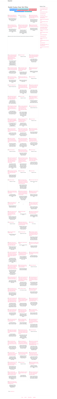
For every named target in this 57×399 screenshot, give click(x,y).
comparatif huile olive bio (13, 10)
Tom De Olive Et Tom (43, 13)
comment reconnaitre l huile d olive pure (22, 10)
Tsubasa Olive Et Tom (43, 36)
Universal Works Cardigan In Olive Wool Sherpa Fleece (44, 28)
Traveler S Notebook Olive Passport (43, 38)
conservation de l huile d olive (32, 10)
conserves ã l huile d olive (28, 11)
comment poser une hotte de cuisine (19, 11)
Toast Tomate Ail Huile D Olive (44, 25)
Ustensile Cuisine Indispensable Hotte (44, 20)
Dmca (22, 397)
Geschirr (10, 0)
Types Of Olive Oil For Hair (43, 24)
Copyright (34, 397)
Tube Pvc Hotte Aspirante (43, 34)
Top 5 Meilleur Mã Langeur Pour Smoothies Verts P (44, 45)
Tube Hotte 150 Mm (42, 15)
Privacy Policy (30, 397)
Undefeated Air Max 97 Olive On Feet (44, 41)
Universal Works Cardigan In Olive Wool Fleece (44, 17)
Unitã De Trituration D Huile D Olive (44, 33)
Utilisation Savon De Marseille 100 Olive (44, 30)
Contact (25, 397)
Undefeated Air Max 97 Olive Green (44, 22)
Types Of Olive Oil (42, 42)
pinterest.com (12, 391)
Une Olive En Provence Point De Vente (44, 47)
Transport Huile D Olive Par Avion (43, 10)
